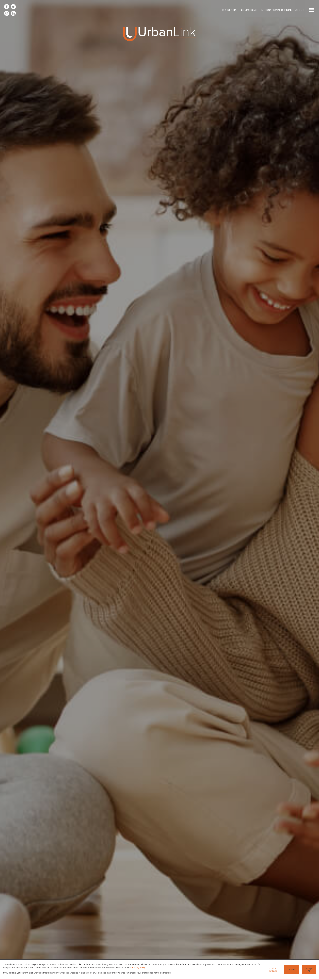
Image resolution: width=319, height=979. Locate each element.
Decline (291, 969)
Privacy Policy (138, 967)
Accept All (309, 969)
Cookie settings (273, 969)
